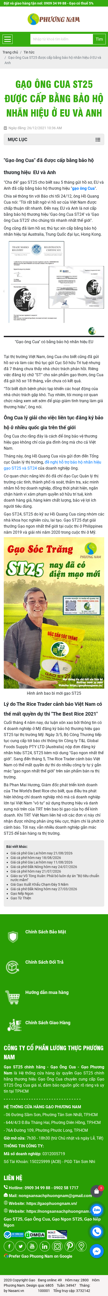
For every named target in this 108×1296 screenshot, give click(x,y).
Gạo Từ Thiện (21, 898)
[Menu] (8, 39)
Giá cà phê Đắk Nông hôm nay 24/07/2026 (44, 867)
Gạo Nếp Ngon (22, 894)
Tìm (99, 39)
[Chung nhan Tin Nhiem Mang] (57, 1233)
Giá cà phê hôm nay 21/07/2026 (36, 871)
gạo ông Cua (83, 188)
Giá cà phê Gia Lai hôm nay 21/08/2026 (42, 853)
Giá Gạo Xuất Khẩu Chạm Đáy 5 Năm (39, 884)
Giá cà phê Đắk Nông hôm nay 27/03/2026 (44, 889)
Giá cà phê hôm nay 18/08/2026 (36, 858)
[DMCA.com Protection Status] (34, 1233)
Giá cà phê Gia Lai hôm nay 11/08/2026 (42, 862)
